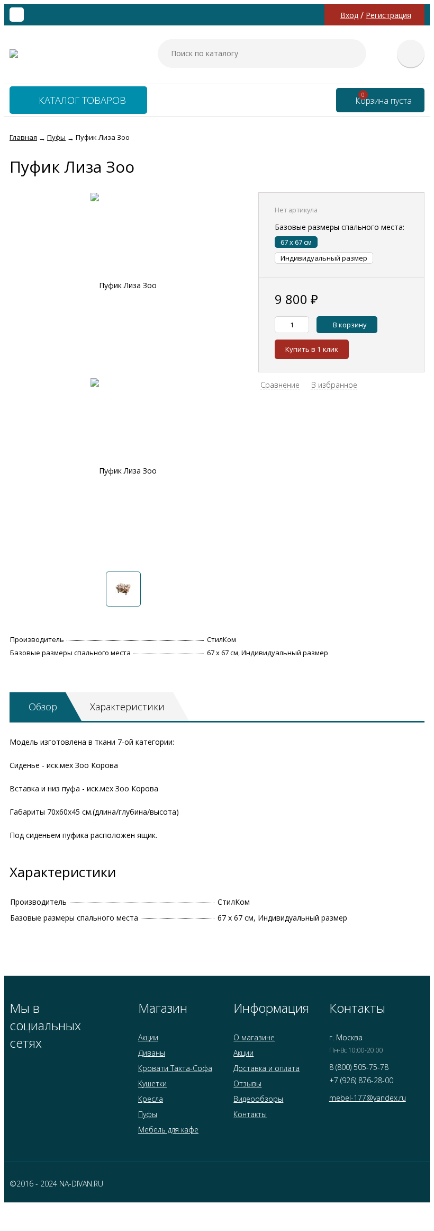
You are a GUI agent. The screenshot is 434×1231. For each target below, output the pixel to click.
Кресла (150, 1099)
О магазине (254, 1037)
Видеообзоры (258, 1099)
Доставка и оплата (266, 1068)
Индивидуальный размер (324, 258)
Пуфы (147, 1114)
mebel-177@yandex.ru (367, 1098)
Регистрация (388, 15)
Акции (148, 1037)
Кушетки (152, 1083)
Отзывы (247, 1083)
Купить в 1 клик (311, 349)
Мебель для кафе (168, 1130)
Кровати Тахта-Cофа (175, 1068)
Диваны (151, 1053)
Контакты (250, 1114)
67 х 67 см (296, 242)
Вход (349, 15)
